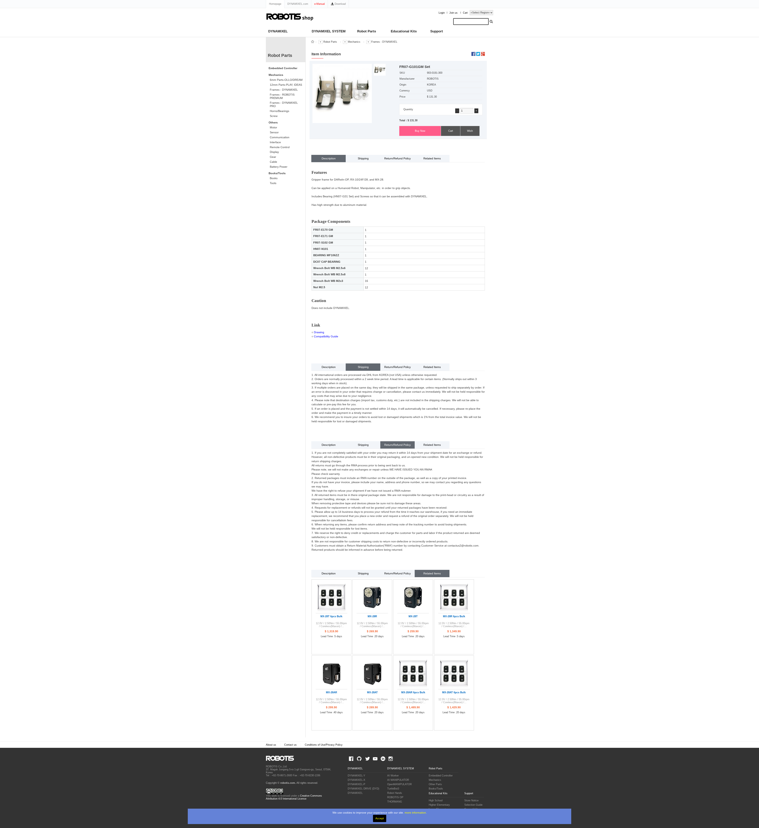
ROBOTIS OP (395, 797)
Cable (273, 161)
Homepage (275, 3)
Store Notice (471, 800)
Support (436, 31)
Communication (279, 137)
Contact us (290, 744)
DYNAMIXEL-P (356, 784)
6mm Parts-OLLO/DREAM (286, 79)
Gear (273, 156)
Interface (275, 142)
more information (415, 812)
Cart (465, 12)
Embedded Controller (283, 68)
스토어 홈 (312, 42)
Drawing (319, 332)
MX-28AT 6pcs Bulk (454, 692)
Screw (274, 116)
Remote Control (280, 147)
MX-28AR (331, 692)
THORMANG (394, 801)
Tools (273, 183)
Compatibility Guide (326, 336)
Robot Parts (366, 31)
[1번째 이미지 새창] (380, 69)
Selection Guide (473, 805)
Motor (273, 127)
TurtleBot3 (393, 788)
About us (271, 744)
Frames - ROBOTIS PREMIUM (282, 96)
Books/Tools (277, 173)
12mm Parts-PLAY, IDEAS (286, 84)
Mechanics (276, 74)
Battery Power (278, 166)
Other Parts (435, 784)
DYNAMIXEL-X (356, 780)
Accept (379, 818)
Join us (453, 12)
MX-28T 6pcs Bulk (331, 616)
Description (329, 158)
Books (274, 178)
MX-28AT (372, 692)
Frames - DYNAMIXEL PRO (284, 104)
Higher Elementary (439, 805)
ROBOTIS (281, 758)
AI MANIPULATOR (398, 780)
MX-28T (413, 616)
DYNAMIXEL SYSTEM (329, 31)
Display (274, 151)
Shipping (363, 158)
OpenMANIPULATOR (399, 784)
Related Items (432, 158)
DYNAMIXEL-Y (356, 775)
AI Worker (393, 775)
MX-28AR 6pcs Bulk (413, 692)
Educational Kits (404, 31)
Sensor (274, 132)
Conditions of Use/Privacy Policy (324, 744)
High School (436, 800)
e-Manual (319, 3)
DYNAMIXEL (278, 31)
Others (273, 122)
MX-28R (372, 616)
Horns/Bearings (279, 111)
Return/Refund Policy (397, 158)
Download (340, 3)
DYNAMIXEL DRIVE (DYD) (363, 788)
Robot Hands (394, 793)
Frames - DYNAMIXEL (284, 89)
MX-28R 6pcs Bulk (454, 616)
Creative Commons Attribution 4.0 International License (294, 797)
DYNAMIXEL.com (297, 3)
